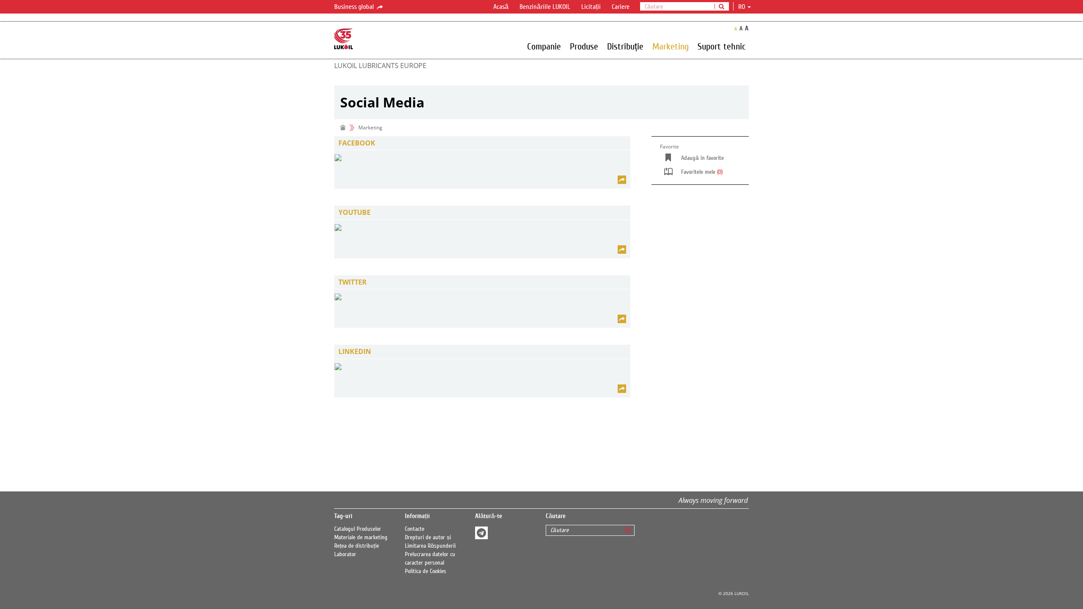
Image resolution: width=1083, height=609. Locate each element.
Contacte (414, 529)
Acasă (501, 7)
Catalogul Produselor (357, 529)
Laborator (345, 554)
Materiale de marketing (361, 537)
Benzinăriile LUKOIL (545, 7)
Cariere (620, 7)
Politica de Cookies (425, 571)
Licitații (591, 7)
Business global (355, 7)
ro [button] (742, 7)
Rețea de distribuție (356, 546)
